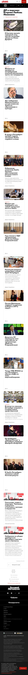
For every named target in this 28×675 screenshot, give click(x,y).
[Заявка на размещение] (22, 5)
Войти (24, 1)
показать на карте (7, 621)
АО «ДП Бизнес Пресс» (8, 606)
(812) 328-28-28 (7, 624)
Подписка (6, 612)
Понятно (23, 668)
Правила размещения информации (14, 583)
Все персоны (14, 577)
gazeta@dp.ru (6, 628)
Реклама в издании (7, 614)
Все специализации (14, 579)
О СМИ (5, 608)
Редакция (6, 610)
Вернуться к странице (11, 17)
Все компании (14, 575)
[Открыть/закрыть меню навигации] (17, 2)
